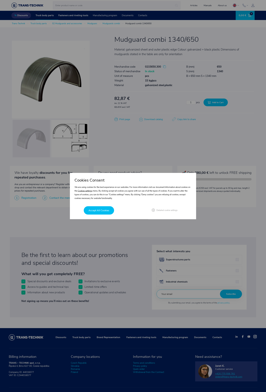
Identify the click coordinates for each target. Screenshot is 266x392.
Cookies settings (85, 191)
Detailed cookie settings (166, 210)
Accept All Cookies (99, 210)
